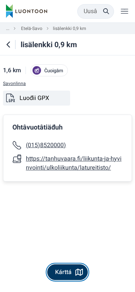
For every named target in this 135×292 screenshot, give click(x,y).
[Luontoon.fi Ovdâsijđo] (26, 11)
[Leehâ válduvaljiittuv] (125, 11)
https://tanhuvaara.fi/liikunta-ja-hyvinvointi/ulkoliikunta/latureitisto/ (74, 163)
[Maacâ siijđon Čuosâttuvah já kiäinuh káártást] (8, 44)
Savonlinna (14, 83)
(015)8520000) (46, 145)
